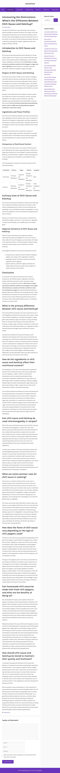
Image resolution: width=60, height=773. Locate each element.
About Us (38, 9)
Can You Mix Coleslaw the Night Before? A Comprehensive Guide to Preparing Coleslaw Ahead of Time (50, 81)
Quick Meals (20, 9)
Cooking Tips (10, 9)
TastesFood (30, 4)
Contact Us (46, 9)
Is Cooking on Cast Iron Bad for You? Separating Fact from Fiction (51, 51)
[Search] (56, 20)
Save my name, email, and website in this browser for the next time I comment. (20, 756)
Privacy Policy (55, 9)
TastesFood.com (26, 770)
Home (2, 9)
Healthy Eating (29, 9)
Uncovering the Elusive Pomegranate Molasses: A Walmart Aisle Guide (51, 34)
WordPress (39, 770)
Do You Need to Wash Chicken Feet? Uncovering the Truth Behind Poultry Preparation (50, 70)
